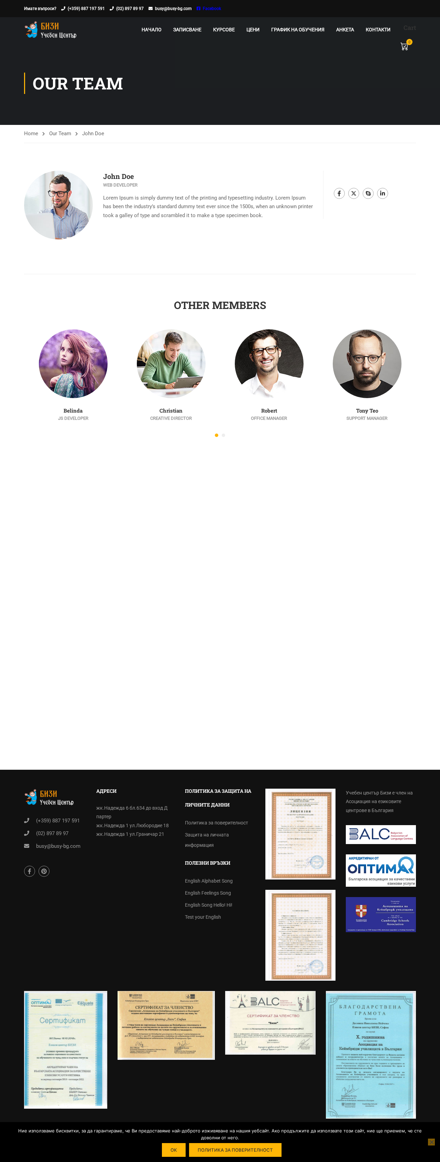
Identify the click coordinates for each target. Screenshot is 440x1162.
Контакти (378, 29)
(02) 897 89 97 (130, 8)
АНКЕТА (345, 29)
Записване (187, 29)
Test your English (203, 917)
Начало (152, 29)
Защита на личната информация (207, 840)
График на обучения (297, 29)
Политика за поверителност (216, 822)
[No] (431, 1142)
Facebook (212, 8)
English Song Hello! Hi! (208, 905)
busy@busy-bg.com (173, 8)
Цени (253, 29)
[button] (216, 435)
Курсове (224, 29)
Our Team (60, 133)
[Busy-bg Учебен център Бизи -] (50, 29)
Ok (173, 1150)
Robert (269, 410)
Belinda (73, 410)
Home (31, 133)
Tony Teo (367, 410)
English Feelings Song (208, 893)
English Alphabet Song (209, 881)
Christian (171, 410)
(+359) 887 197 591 (86, 8)
